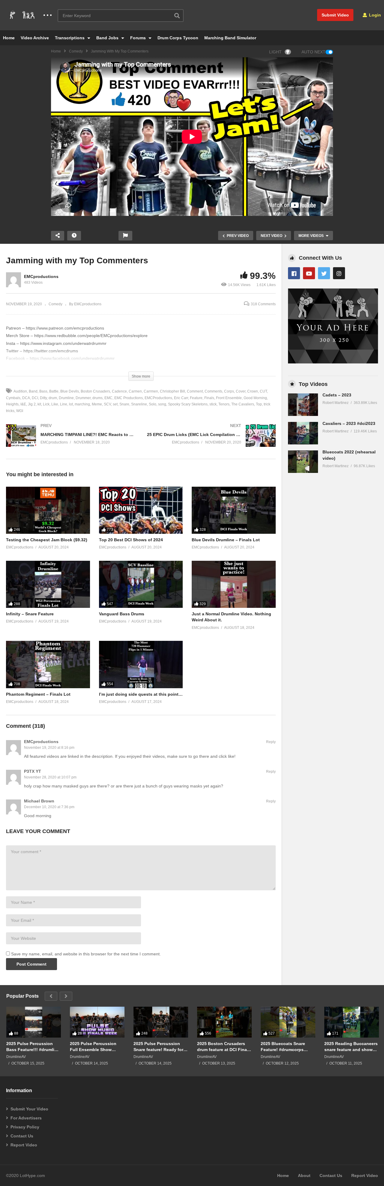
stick (213, 404)
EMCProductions (158, 398)
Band (33, 391)
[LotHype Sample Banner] (333, 362)
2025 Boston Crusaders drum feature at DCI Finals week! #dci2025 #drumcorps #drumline (223, 1046)
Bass (43, 391)
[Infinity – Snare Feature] (48, 584)
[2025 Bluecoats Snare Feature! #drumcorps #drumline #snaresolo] (288, 1022)
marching (82, 404)
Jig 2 (32, 404)
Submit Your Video (29, 1109)
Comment (195, 391)
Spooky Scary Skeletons (188, 404)
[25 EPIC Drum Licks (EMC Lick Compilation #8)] (211, 441)
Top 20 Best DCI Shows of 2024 (131, 539)
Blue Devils (69, 391)
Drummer (83, 398)
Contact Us (21, 1136)
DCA (26, 398)
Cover (240, 391)
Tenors (224, 404)
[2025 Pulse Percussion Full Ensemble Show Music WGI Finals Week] (97, 1022)
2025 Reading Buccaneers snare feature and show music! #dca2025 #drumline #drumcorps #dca (351, 1046)
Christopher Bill (172, 391)
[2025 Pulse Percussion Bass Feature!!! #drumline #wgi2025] (33, 1022)
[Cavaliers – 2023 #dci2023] (303, 433)
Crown (252, 391)
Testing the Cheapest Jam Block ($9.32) (46, 539)
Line (63, 404)
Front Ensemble (229, 398)
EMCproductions (41, 276)
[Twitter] (324, 273)
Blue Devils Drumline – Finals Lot (226, 539)
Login (374, 15)
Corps (229, 391)
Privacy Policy (24, 1127)
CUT (263, 391)
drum (53, 398)
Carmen (135, 391)
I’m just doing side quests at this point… (141, 694)
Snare (124, 404)
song (162, 404)
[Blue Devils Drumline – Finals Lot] (234, 510)
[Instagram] (339, 273)
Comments (213, 391)
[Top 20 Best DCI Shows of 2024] (141, 510)
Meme (97, 404)
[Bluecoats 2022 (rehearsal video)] (303, 461)
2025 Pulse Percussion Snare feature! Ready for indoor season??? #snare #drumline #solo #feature (160, 1046)
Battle (53, 391)
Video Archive (35, 37)
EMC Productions (128, 398)
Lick (46, 404)
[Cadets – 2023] (303, 404)
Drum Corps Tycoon (178, 37)
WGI (19, 411)
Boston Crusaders (95, 391)
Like (54, 404)
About (304, 1175)
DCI (35, 398)
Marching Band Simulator (230, 37)
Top (259, 404)
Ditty (43, 398)
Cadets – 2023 (336, 395)
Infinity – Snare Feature (30, 613)
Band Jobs (108, 37)
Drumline (66, 398)
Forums (138, 37)
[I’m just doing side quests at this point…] (141, 664)
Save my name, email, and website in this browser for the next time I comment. (86, 953)
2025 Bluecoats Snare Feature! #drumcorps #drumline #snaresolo (283, 1046)
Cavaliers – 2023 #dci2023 (348, 423)
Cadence (119, 391)
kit (39, 404)
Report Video (23, 1145)
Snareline (139, 404)
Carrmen (151, 391)
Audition (20, 391)
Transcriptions (70, 37)
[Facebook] (294, 273)
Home (9, 37)
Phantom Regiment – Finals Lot (38, 694)
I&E (23, 404)
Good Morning (255, 398)
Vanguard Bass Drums (121, 613)
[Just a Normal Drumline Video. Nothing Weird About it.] (234, 584)
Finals (209, 398)
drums (97, 398)
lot (71, 404)
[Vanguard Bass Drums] (141, 584)
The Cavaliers (242, 404)
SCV (107, 404)
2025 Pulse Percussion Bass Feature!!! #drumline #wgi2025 (32, 1046)
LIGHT (275, 51)
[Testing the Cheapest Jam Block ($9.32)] (48, 510)
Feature (196, 398)
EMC (108, 398)
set (115, 404)
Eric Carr (181, 398)
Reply (271, 742)
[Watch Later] (74, 235)
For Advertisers (26, 1118)
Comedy (76, 51)
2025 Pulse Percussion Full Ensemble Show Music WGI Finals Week (94, 1046)
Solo (152, 404)
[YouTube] (309, 273)
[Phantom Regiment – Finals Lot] (48, 664)
